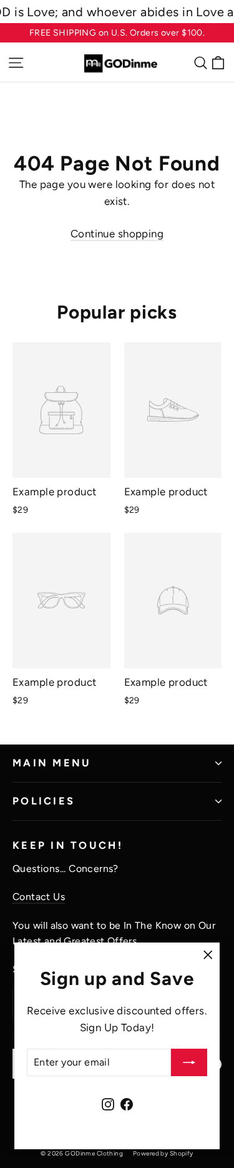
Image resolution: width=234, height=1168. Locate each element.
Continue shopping (117, 233)
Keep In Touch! (67, 845)
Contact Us (38, 897)
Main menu (51, 762)
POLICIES (43, 800)
